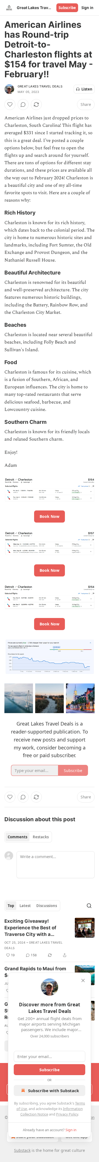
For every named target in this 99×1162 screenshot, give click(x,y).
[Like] (9, 104)
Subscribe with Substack (53, 1090)
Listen (86, 89)
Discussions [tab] (46, 905)
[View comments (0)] (23, 104)
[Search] (89, 905)
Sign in (87, 7)
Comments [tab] (17, 836)
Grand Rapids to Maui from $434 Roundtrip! (35, 972)
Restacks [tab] (41, 836)
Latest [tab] (25, 905)
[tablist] (28, 836)
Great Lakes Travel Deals (40, 86)
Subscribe (67, 7)
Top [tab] (11, 905)
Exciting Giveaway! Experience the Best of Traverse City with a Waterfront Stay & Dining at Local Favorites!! (36, 928)
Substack (22, 1150)
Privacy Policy (67, 1114)
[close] (83, 980)
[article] (49, 938)
